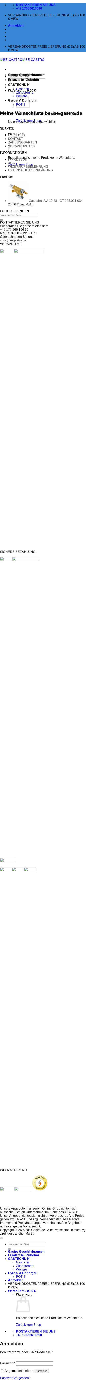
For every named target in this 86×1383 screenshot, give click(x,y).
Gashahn (22, 89)
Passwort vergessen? (15, 1378)
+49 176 (6, 229)
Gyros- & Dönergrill (22, 1273)
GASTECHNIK (19, 84)
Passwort (7, 1363)
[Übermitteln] (1, 220)
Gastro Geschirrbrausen (26, 74)
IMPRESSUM (18, 159)
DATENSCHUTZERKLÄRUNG (30, 170)
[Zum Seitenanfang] (1, 1238)
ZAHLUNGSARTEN (22, 142)
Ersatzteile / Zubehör (23, 79)
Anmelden (41, 1370)
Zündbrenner (25, 1266)
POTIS (21, 1276)
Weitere (21, 1269)
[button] (16, 25)
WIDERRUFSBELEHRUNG (28, 166)
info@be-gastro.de (13, 240)
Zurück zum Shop (20, 164)
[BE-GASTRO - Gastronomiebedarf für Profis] (22, 59)
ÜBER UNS (16, 135)
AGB (11, 163)
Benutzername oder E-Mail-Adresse (26, 1352)
